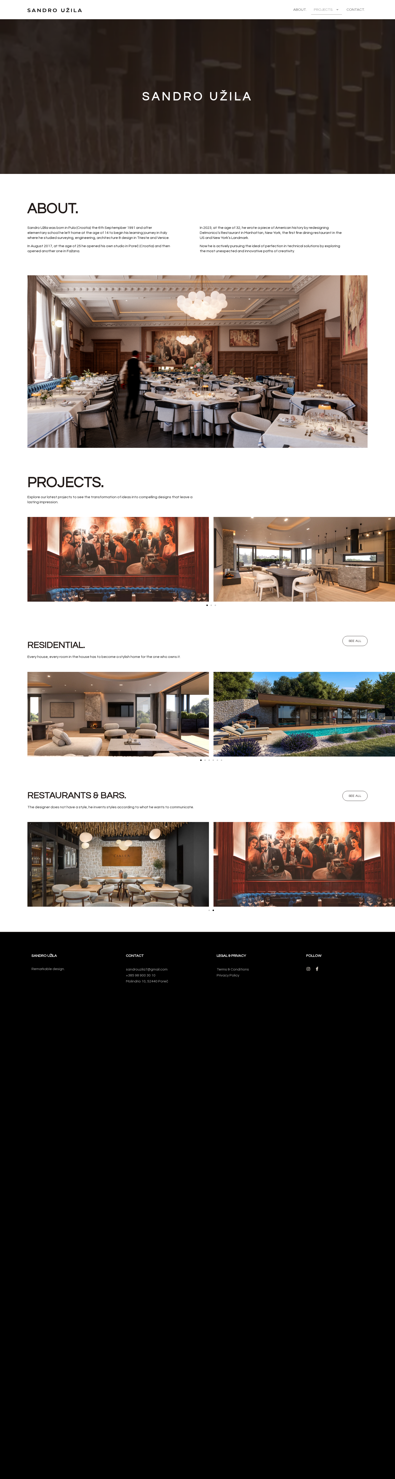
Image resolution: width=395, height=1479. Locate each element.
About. (300, 9)
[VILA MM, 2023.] (304, 559)
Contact (135, 955)
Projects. (323, 9)
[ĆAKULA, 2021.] (118, 864)
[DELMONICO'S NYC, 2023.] (118, 559)
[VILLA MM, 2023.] (118, 714)
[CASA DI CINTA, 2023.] (304, 714)
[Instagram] (308, 969)
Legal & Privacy (231, 955)
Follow (313, 955)
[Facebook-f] (317, 969)
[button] (207, 605)
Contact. (356, 9)
